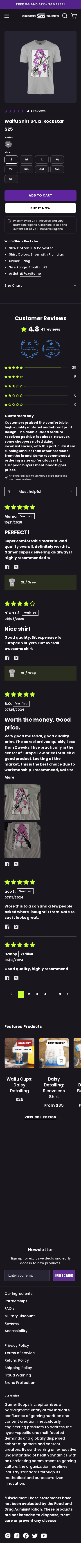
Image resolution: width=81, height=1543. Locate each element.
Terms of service (19, 1353)
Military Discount (19, 1316)
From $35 (54, 1106)
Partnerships (15, 1301)
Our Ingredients (18, 1293)
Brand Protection (19, 1382)
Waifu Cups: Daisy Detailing (19, 1085)
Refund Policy (16, 1360)
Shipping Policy (18, 1367)
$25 (19, 1100)
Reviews (11, 1323)
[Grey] (8, 144)
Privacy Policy (16, 1345)
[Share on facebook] (7, 567)
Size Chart (13, 285)
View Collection (40, 1117)
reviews (36, 111)
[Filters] (9, 491)
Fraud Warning (17, 1375)
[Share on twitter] (16, 568)
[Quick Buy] (61, 1060)
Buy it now (40, 208)
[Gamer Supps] (40, 16)
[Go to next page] (68, 994)
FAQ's (9, 1308)
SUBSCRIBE (64, 1275)
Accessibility (15, 1330)
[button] (40, 4)
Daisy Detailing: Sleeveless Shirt (54, 1088)
